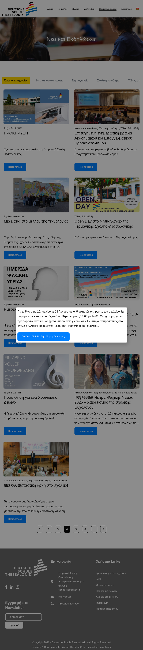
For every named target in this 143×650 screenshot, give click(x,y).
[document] (71, 325)
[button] (122, 312)
